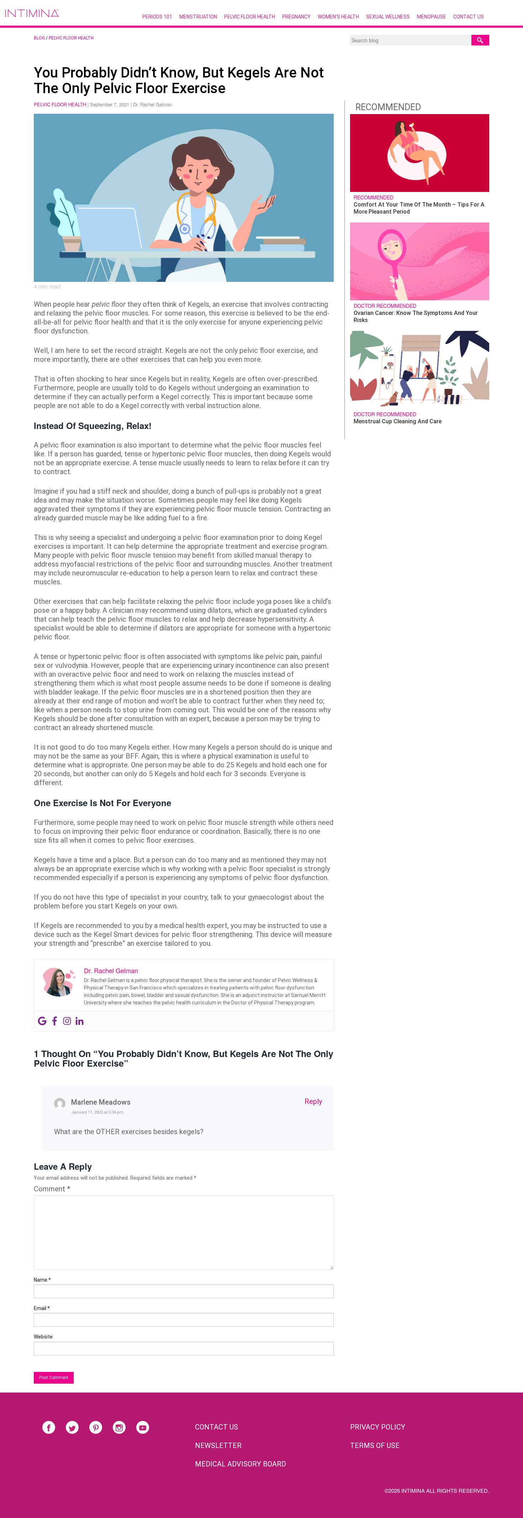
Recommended (373, 197)
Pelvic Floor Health (249, 17)
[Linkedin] (79, 1021)
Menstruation (198, 17)
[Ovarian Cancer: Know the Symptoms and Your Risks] (419, 260)
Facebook (48, 1427)
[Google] (42, 1021)
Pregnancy (296, 17)
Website (43, 1337)
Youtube (142, 1427)
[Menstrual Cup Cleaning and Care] (419, 369)
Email (42, 1308)
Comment (52, 1189)
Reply (313, 1101)
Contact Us (468, 17)
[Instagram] (67, 1021)
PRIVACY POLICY (377, 1427)
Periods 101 (157, 17)
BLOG (39, 38)
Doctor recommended (385, 305)
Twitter (72, 1427)
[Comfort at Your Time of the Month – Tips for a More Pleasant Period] (419, 152)
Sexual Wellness (388, 17)
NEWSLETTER (218, 1445)
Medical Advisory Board (240, 1464)
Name (42, 1280)
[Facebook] (54, 1021)
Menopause (431, 17)
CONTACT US (216, 1427)
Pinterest (95, 1427)
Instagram (119, 1427)
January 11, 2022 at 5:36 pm (97, 1112)
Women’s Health (338, 17)
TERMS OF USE (375, 1445)
